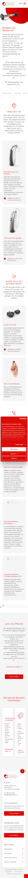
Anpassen (13, 453)
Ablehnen (14, 458)
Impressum (9, 871)
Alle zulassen (14, 449)
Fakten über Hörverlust (10, 857)
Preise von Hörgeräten (10, 862)
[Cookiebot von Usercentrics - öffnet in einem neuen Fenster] (19, 419)
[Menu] (25, 3)
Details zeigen (19, 444)
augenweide (17, 873)
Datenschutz (19, 871)
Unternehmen (8, 853)
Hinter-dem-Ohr (7, 93)
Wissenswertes (8, 849)
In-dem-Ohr (17, 93)
